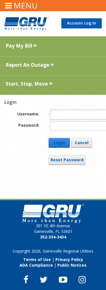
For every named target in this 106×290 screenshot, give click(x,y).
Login (59, 142)
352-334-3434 (53, 237)
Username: (28, 114)
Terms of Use (37, 259)
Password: (28, 125)
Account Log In (81, 23)
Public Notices (71, 265)
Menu (26, 5)
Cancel (81, 142)
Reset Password (67, 159)
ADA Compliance (36, 265)
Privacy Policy (69, 259)
